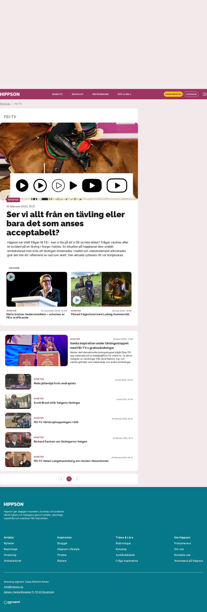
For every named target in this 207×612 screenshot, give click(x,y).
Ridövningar (123, 543)
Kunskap (121, 549)
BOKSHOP (77, 94)
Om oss (179, 549)
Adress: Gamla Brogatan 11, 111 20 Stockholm (29, 592)
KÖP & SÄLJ (124, 94)
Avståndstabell (125, 555)
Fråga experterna (127, 560)
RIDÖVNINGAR (101, 94)
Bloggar (62, 543)
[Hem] (9, 94)
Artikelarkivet (12, 560)
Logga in (191, 94)
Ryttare (62, 560)
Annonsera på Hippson (188, 560)
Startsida (5, 103)
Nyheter (13, 200)
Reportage (10, 549)
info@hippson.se (13, 586)
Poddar (62, 555)
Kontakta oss (182, 555)
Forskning (10, 555)
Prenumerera (173, 94)
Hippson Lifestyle (68, 549)
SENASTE (57, 94)
